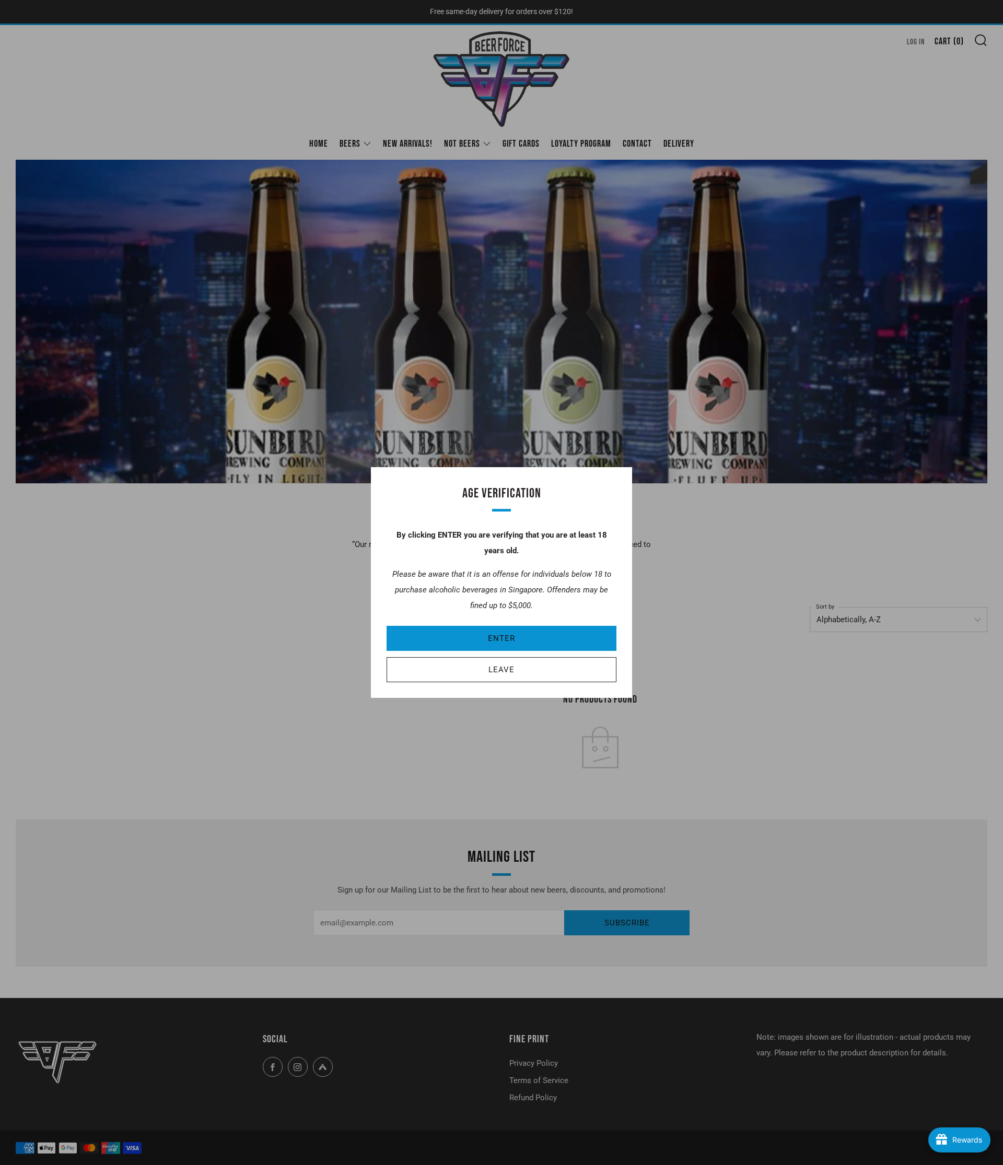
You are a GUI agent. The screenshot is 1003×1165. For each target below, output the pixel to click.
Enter (501, 638)
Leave (501, 669)
